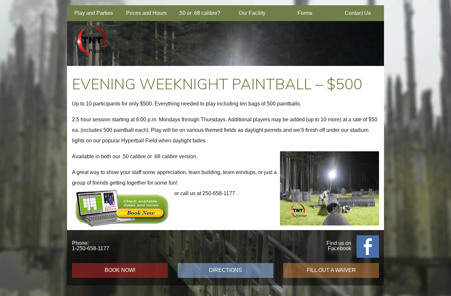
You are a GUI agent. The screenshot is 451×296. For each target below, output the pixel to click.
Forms (304, 13)
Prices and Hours (146, 13)
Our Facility (252, 13)
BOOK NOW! (120, 270)
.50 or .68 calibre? (199, 13)
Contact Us (358, 13)
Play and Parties (93, 13)
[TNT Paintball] (93, 58)
